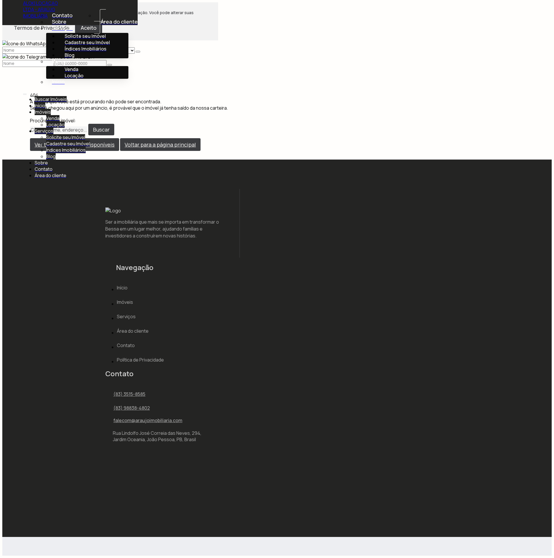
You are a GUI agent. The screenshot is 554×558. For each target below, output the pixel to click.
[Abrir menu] (25, 93)
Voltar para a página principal (160, 144)
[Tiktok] (110, 494)
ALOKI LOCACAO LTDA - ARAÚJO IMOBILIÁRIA (40, 9)
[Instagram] (110, 484)
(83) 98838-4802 (131, 408)
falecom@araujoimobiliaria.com (147, 420)
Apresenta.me (38, 546)
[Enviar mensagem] (138, 52)
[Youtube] (110, 504)
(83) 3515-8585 (129, 394)
